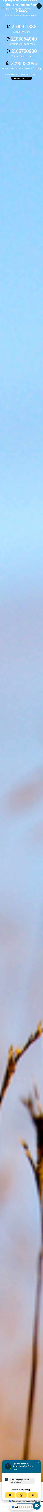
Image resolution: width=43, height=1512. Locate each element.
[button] (38, 1462)
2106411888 (24, 26)
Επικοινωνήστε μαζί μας (21, 78)
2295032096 (24, 63)
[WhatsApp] (21, 1495)
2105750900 (24, 51)
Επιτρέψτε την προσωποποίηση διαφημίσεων (27, 1501)
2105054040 (24, 39)
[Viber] (33, 1495)
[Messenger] (10, 1495)
